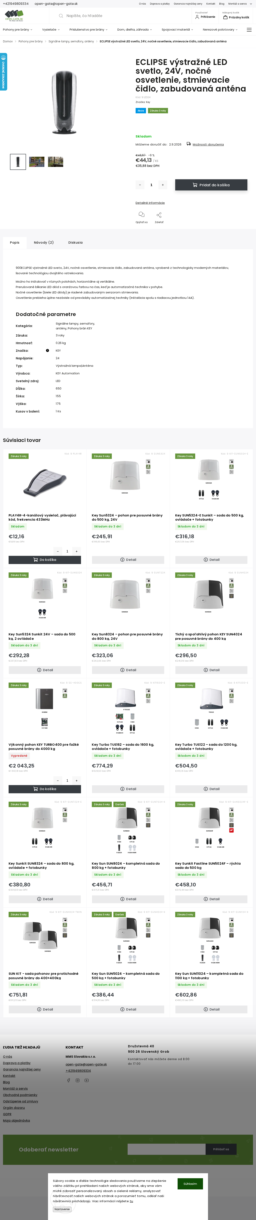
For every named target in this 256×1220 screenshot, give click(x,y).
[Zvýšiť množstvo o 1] (162, 184)
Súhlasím (190, 1184)
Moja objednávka (16, 1120)
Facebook (69, 1080)
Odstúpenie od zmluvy (20, 1101)
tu (131, 1201)
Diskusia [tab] (75, 242)
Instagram (78, 1080)
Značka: (143, 102)
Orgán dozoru (14, 1108)
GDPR (7, 1114)
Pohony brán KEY (80, 328)
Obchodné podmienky (20, 1095)
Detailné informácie (150, 203)
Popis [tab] (15, 242)
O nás (142, 3)
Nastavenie (62, 1209)
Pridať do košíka (215, 184)
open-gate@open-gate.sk (86, 1064)
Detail (131, 559)
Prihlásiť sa (221, 1149)
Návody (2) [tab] (44, 242)
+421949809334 (78, 1071)
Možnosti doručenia (208, 144)
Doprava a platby (160, 3)
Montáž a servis (237, 3)
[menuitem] (20, 29)
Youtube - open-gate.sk (87, 1080)
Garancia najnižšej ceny (188, 3)
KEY (58, 350)
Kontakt (210, 3)
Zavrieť (240, 228)
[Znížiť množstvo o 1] (140, 184)
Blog (221, 3)
